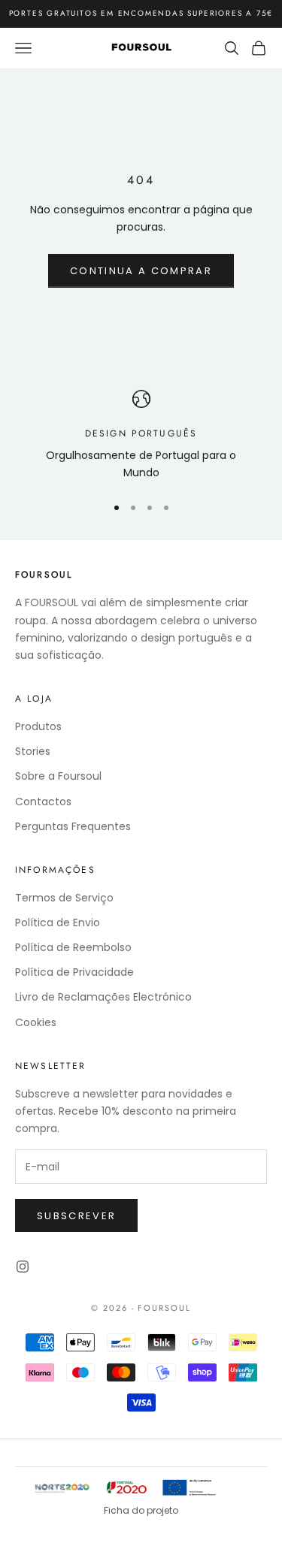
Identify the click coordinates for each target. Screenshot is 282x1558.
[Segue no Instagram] (22, 1266)
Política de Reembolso (73, 947)
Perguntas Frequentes (73, 826)
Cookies (35, 1022)
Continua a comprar (141, 271)
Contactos (43, 801)
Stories (32, 751)
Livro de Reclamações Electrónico (103, 996)
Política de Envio (57, 922)
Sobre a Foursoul (58, 776)
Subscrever (76, 1216)
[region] (141, 436)
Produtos (38, 726)
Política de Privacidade (74, 972)
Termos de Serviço (64, 897)
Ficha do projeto (141, 1510)
